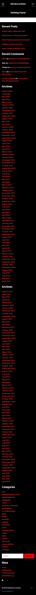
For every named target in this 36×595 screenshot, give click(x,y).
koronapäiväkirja (8, 511)
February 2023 (8, 188)
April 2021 (6, 248)
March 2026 (7, 102)
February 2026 (8, 105)
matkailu (5, 522)
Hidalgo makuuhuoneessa (12, 44)
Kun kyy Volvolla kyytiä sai (20, 67)
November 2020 (8, 262)
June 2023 (6, 177)
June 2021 (6, 243)
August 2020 (7, 270)
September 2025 (8, 116)
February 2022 (8, 221)
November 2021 (8, 229)
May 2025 (6, 121)
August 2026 (7, 91)
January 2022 (7, 223)
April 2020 (6, 281)
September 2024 (8, 138)
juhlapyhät (6, 500)
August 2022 (7, 204)
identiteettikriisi (8, 497)
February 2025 (8, 127)
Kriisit (4, 517)
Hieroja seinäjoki (8, 78)
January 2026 (7, 108)
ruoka (4, 533)
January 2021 (7, 256)
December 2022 (8, 193)
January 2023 (7, 190)
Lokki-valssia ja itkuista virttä (13, 48)
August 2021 (7, 237)
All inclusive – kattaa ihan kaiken (15, 35)
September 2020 (9, 267)
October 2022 (7, 199)
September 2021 (8, 234)
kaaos (4, 503)
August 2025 (7, 119)
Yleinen (5, 547)
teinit (4, 536)
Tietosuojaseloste (7, 591)
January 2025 (7, 130)
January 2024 (7, 157)
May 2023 (6, 179)
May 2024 (6, 146)
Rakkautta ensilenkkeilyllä (19, 59)
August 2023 (7, 171)
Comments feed (8, 573)
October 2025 (7, 113)
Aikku (4, 59)
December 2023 (8, 160)
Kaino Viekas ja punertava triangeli (16, 40)
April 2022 (6, 215)
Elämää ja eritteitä (17, 4)
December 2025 (8, 110)
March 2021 (6, 251)
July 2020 (6, 273)
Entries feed (7, 570)
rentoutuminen (8, 530)
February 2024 (8, 154)
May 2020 (6, 278)
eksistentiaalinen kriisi (11, 494)
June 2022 (6, 210)
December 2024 (8, 132)
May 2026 (6, 97)
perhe (4, 528)
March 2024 (7, 152)
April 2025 (6, 124)
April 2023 (6, 182)
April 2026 (6, 99)
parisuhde (6, 525)
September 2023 (8, 168)
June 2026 (6, 94)
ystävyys (5, 550)
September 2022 (8, 201)
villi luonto (6, 541)
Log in (4, 567)
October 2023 (7, 166)
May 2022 (6, 212)
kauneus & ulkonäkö (10, 506)
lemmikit (5, 519)
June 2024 (6, 143)
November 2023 (8, 163)
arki (3, 492)
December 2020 (8, 259)
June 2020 (6, 276)
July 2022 (6, 207)
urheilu (4, 539)
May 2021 (6, 245)
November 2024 (8, 135)
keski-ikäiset (7, 508)
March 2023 (7, 185)
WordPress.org (8, 576)
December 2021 (8, 226)
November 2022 (8, 196)
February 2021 (7, 254)
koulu (4, 514)
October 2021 (7, 232)
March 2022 (6, 218)
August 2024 (7, 141)
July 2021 (6, 240)
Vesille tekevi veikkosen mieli (13, 31)
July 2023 (6, 174)
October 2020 (7, 265)
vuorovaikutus (7, 544)
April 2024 (6, 149)
